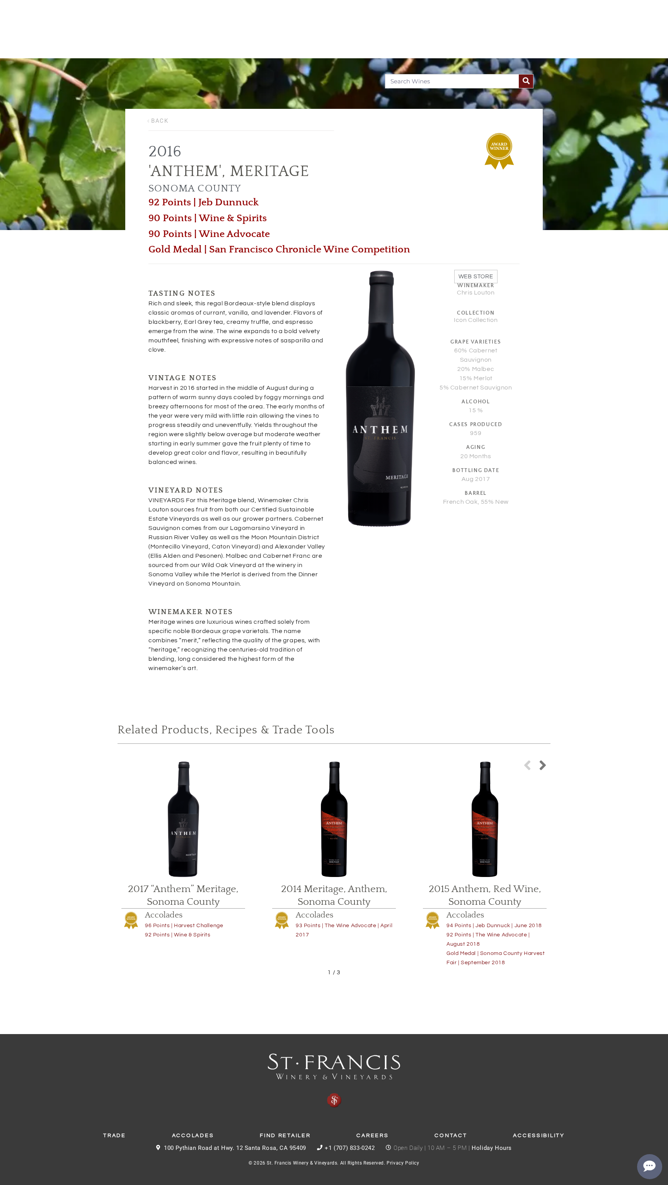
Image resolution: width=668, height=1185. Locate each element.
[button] (542, 765)
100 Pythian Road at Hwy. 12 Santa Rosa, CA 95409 (235, 1147)
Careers (372, 1135)
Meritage (269, 171)
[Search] (526, 81)
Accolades (163, 915)
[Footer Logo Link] (334, 1081)
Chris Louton (475, 292)
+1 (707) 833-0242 (350, 1147)
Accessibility (538, 1135)
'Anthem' (185, 171)
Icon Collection (476, 320)
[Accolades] (131, 920)
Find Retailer (285, 1135)
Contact (451, 1135)
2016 (164, 151)
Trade (114, 1135)
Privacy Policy (403, 1163)
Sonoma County (195, 188)
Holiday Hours (492, 1147)
